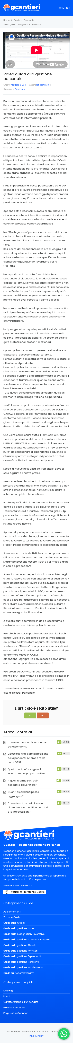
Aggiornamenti (12, 911)
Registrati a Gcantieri (15, 1013)
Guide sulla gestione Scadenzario (23, 967)
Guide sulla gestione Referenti (21, 962)
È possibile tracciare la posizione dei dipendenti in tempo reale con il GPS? (28, 758)
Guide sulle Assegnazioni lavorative (24, 934)
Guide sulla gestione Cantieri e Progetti (26, 939)
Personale (20, 89)
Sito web (8, 990)
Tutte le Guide (11, 917)
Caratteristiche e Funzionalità (20, 1002)
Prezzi (6, 996)
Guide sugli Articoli (14, 923)
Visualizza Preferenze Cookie (27, 892)
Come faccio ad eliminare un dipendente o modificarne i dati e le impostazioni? (28, 807)
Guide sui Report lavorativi (18, 973)
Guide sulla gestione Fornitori (20, 950)
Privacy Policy (36, 1035)
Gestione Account (14, 1007)
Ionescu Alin (42, 84)
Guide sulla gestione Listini (18, 928)
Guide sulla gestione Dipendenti (22, 956)
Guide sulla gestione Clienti (19, 945)
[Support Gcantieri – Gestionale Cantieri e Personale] (21, 10)
